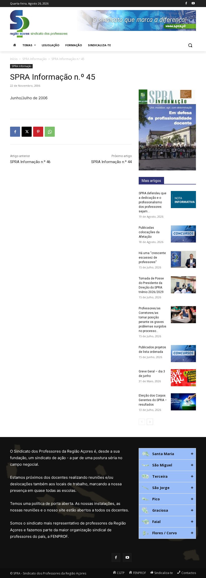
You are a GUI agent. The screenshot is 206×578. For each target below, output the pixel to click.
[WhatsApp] (50, 132)
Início (14, 59)
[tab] (167, 454)
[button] (190, 45)
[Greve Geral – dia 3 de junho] (183, 378)
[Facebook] (186, 4)
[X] (27, 132)
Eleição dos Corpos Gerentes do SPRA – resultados (153, 400)
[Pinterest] (38, 132)
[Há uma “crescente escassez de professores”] (183, 259)
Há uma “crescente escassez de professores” (152, 257)
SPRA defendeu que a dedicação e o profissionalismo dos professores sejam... (152, 202)
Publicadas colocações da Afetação (149, 232)
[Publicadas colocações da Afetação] (183, 234)
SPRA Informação (34, 59)
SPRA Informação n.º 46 (30, 162)
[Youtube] (193, 4)
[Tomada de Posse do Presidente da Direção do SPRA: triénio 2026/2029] (183, 285)
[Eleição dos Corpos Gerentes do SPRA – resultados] (183, 402)
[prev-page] (142, 422)
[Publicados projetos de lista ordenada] (183, 353)
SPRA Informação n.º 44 (111, 162)
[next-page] (150, 422)
